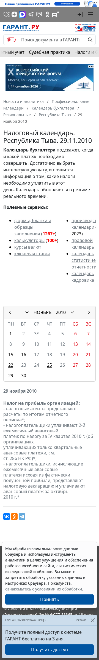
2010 (61, 312)
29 (10, 375)
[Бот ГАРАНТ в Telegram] (39, 14)
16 (23, 355)
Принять (49, 599)
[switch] (11, 40)
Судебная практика (49, 52)
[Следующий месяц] (89, 312)
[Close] (92, 620)
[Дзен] (14, 14)
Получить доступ (49, 649)
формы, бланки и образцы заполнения (32, 227)
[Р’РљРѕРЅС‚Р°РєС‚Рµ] (6, 516)
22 (10, 365)
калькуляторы (29, 240)
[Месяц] (27, 312)
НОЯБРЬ (42, 312)
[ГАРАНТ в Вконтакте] (6, 14)
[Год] (72, 312)
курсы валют (27, 247)
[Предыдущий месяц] (10, 312)
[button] (80, 14)
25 (49, 365)
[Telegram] (22, 516)
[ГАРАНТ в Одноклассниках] (47, 14)
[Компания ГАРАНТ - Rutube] (55, 14)
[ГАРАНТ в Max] (22, 14)
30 (23, 375)
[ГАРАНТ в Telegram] (31, 14)
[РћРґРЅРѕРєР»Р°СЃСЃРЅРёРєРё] (14, 516)
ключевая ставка (32, 254)
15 (10, 355)
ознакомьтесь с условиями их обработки (43, 589)
